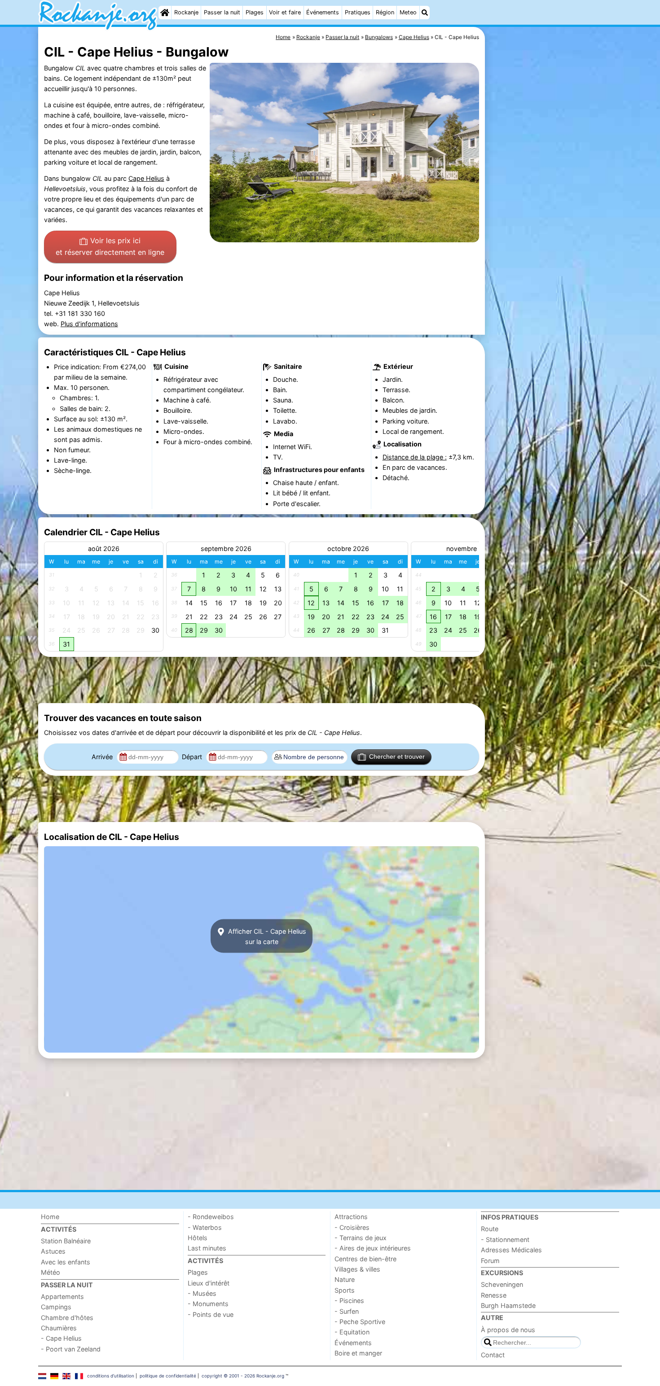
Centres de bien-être (365, 1259)
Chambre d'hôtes (67, 1317)
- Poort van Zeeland (71, 1349)
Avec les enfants (65, 1262)
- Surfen (346, 1311)
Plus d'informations (89, 324)
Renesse (493, 1295)
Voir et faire (285, 12)
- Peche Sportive (359, 1321)
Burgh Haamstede (508, 1305)
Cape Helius (146, 178)
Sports (344, 1290)
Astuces (53, 1251)
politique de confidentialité (168, 1375)
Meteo (408, 12)
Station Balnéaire (66, 1241)
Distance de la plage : (415, 457)
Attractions (351, 1216)
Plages (255, 12)
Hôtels (197, 1238)
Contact (493, 1355)
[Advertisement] (554, 233)
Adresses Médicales (511, 1250)
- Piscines (349, 1300)
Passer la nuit (222, 12)
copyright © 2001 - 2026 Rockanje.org (243, 1375)
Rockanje (186, 12)
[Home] (164, 12)
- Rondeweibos (211, 1216)
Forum (490, 1260)
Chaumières (59, 1328)
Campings (56, 1307)
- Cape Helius (61, 1338)
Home (50, 1216)
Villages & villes (357, 1269)
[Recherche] (425, 12)
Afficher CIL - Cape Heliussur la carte (266, 936)
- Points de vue (210, 1314)
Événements (322, 12)
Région (385, 12)
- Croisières (352, 1227)
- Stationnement (505, 1239)
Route (489, 1229)
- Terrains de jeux (360, 1238)
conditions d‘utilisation (110, 1375)
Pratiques (357, 12)
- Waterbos (205, 1227)
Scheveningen (502, 1284)
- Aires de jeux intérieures (372, 1248)
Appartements (62, 1296)
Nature (344, 1279)
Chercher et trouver (397, 756)
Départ (193, 757)
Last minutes (207, 1248)
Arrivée (103, 757)
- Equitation (352, 1332)
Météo (50, 1272)
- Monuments (208, 1303)
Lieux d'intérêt (208, 1283)
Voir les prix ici (110, 246)
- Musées (202, 1293)
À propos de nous (508, 1330)
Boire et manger (358, 1353)
